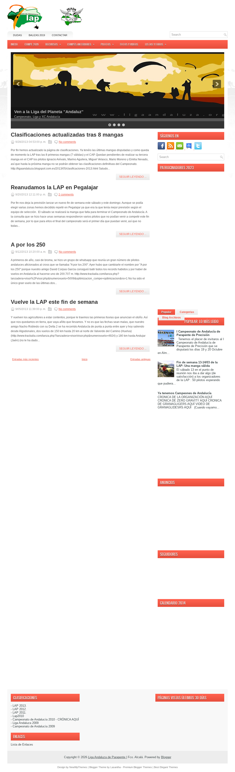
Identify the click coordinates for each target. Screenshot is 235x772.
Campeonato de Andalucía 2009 (34, 726)
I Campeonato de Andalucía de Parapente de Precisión (198, 333)
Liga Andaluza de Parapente (107, 757)
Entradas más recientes (25, 359)
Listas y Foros (155, 44)
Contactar (59, 35)
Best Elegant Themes (166, 767)
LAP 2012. (20, 709)
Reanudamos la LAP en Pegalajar (54, 187)
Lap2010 (18, 716)
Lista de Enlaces (22, 744)
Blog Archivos (171, 317)
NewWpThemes (78, 767)
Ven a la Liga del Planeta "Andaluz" (49, 111)
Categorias (187, 312)
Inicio (14, 44)
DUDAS (17, 35)
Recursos (53, 44)
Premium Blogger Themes (138, 767)
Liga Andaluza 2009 (26, 723)
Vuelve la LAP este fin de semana (54, 302)
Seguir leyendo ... (132, 176)
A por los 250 (28, 244)
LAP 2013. (20, 705)
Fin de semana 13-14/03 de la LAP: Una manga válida (197, 364)
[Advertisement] (174, 11)
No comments (67, 141)
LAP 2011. (19, 712)
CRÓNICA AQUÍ (68, 719)
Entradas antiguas (140, 359)
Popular (166, 312)
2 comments (66, 194)
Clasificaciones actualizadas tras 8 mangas (67, 135)
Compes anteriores (80, 44)
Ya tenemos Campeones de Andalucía (184, 393)
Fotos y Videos (129, 44)
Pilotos (107, 44)
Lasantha (115, 767)
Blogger (166, 757)
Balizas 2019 (37, 35)
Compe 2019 (32, 44)
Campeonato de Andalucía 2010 (34, 719)
